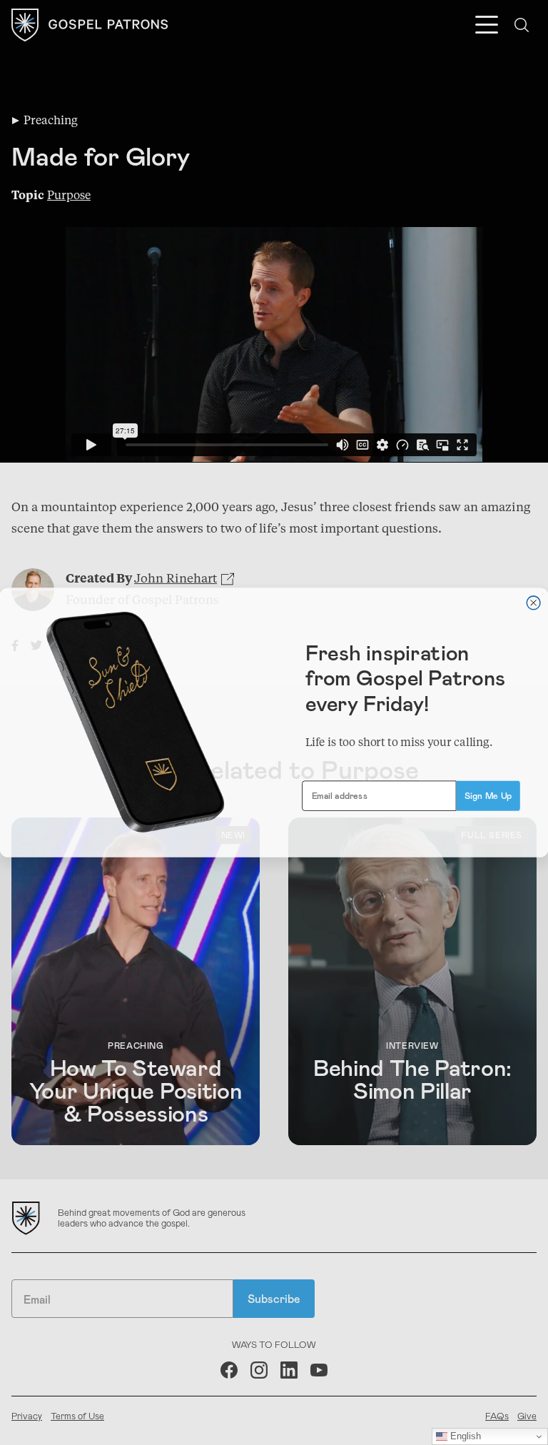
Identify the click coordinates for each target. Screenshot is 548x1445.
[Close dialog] (533, 603)
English (464, 1436)
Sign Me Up (488, 795)
